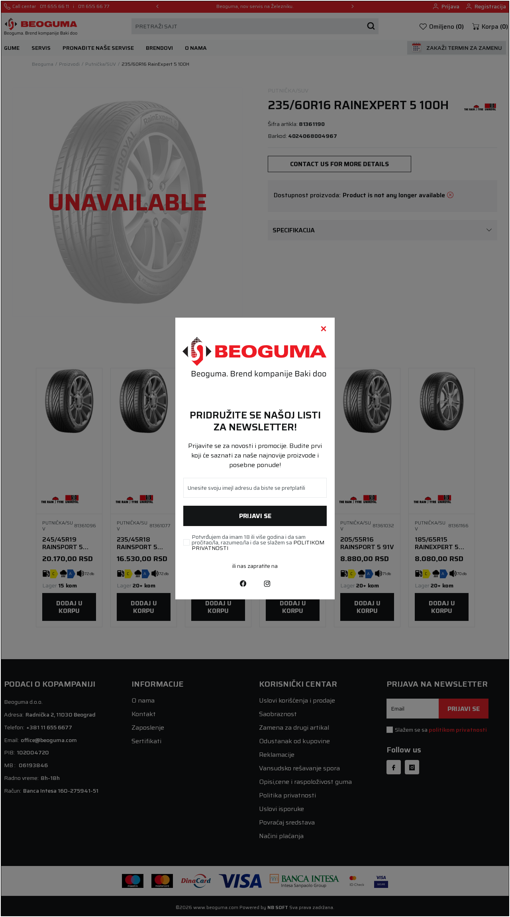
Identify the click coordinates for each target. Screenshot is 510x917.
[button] (323, 329)
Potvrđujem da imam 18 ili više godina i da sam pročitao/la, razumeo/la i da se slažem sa (258, 542)
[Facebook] (243, 583)
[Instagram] (267, 583)
